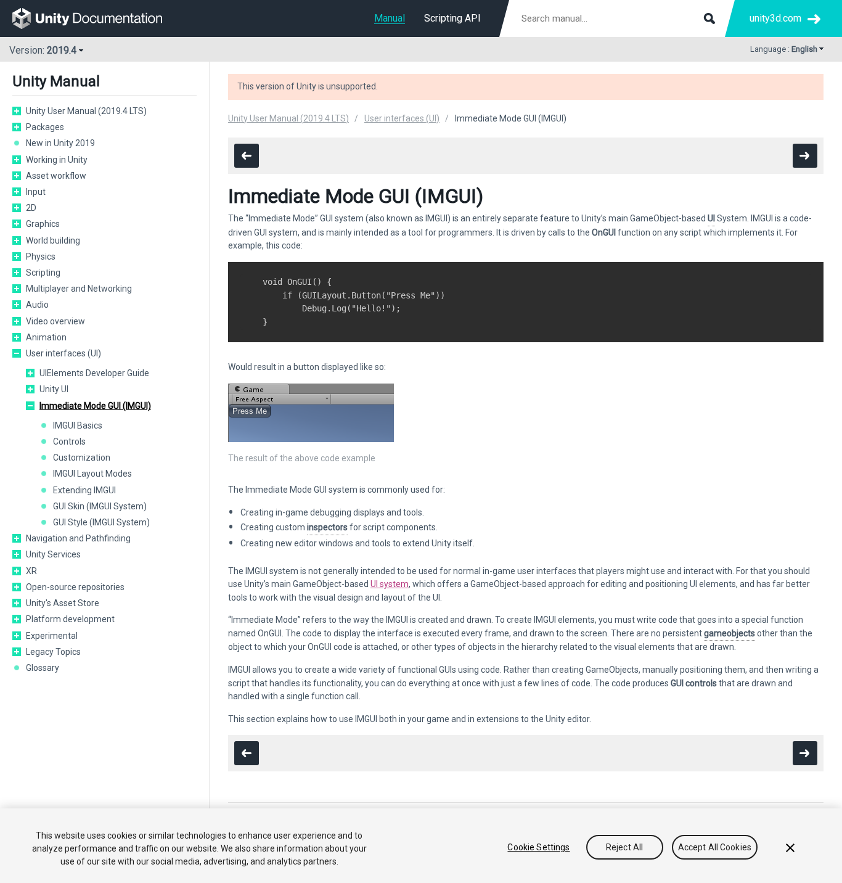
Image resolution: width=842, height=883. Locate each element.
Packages (45, 127)
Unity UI (53, 389)
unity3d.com (775, 18)
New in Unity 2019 (60, 143)
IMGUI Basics (77, 425)
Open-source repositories (75, 587)
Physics (40, 256)
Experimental (52, 636)
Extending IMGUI (84, 490)
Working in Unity (57, 160)
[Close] (790, 847)
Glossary (42, 668)
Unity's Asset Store (62, 603)
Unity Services (53, 554)
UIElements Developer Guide (94, 373)
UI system (389, 584)
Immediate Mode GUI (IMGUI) (95, 406)
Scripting (43, 272)
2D (31, 208)
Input (36, 192)
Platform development (70, 619)
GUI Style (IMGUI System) (101, 522)
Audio (37, 305)
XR (31, 571)
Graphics (43, 224)
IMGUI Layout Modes (92, 473)
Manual (389, 18)
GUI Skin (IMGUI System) (100, 506)
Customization (81, 457)
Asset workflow (56, 176)
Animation (46, 337)
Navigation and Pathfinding (78, 538)
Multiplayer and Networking (79, 289)
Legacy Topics (53, 652)
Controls (69, 441)
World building (53, 240)
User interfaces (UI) (63, 353)
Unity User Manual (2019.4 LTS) (86, 111)
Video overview (55, 321)
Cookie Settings (538, 847)
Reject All (624, 847)
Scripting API (452, 18)
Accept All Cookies (715, 847)
